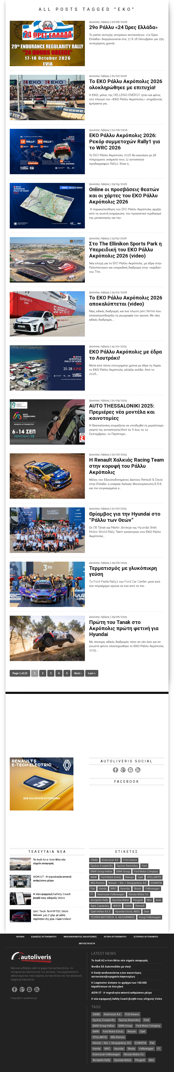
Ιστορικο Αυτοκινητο (146, 937)
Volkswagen (152, 888)
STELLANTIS (154, 877)
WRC (113, 888)
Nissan (129, 877)
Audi (158, 900)
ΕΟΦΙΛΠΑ (156, 882)
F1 (92, 894)
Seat (146, 911)
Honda (103, 888)
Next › (77, 673)
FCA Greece (130, 860)
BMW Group (123, 871)
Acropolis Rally (99, 900)
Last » (91, 673)
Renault (140, 905)
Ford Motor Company (146, 871)
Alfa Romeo (97, 882)
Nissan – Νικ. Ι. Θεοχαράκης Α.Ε (127, 882)
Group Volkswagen (150, 917)
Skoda (137, 888)
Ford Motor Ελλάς (111, 877)
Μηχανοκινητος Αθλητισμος (80, 937)
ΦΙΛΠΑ (117, 905)
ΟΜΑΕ (94, 860)
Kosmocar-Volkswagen (111, 894)
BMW (94, 877)
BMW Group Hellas (101, 871)
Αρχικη (20, 937)
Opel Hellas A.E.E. (101, 911)
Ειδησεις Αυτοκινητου (44, 937)
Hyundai (125, 888)
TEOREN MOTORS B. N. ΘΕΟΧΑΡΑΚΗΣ (113, 917)
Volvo (128, 905)
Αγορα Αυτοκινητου (115, 937)
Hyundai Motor (120, 900)
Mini (149, 900)
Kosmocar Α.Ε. (110, 860)
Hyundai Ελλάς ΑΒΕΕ (127, 911)
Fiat (93, 888)
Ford (144, 865)
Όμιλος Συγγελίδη (102, 865)
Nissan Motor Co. (139, 894)
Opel (140, 877)
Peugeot (138, 900)
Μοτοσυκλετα (87, 944)
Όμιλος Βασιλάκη (127, 865)
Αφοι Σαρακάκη (100, 905)
